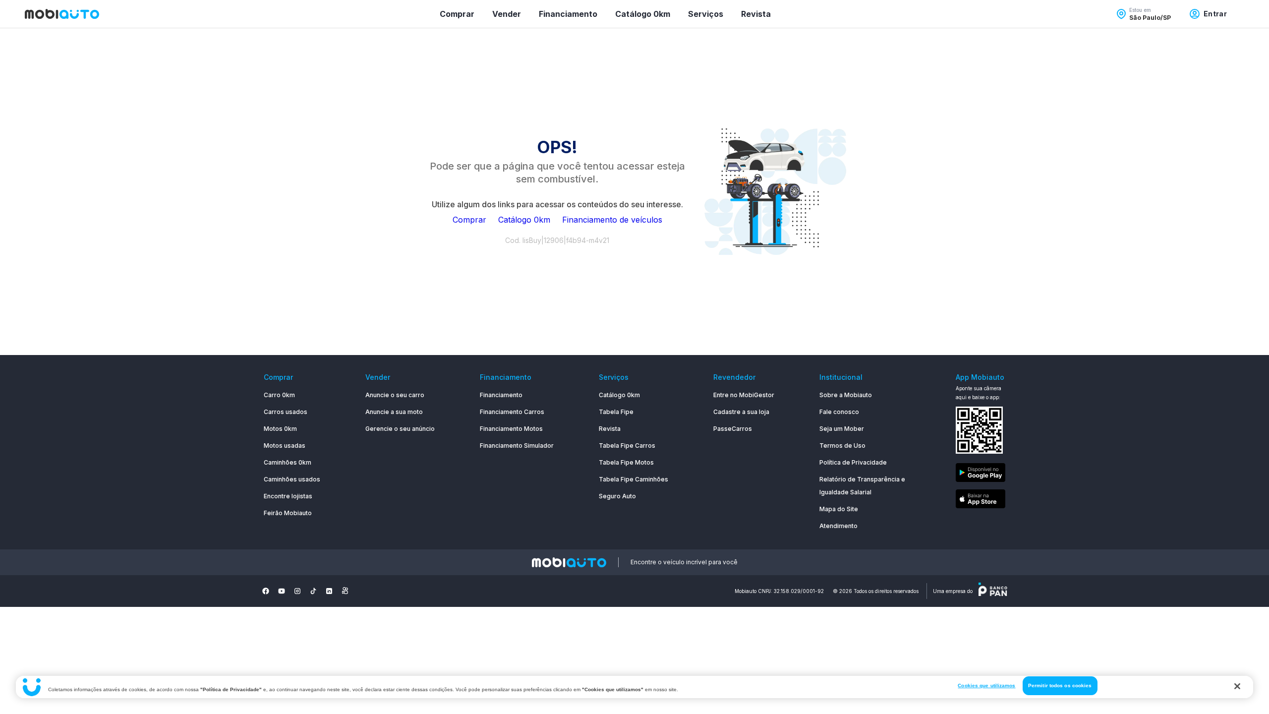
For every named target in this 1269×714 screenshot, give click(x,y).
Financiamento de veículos (612, 220)
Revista (756, 14)
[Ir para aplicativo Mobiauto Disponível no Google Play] (980, 474)
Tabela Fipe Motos (626, 462)
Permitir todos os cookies (1060, 685)
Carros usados (285, 412)
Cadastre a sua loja (741, 412)
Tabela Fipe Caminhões (633, 479)
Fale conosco (839, 412)
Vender (506, 14)
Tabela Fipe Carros (627, 445)
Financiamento (568, 14)
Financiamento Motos (511, 428)
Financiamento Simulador (517, 445)
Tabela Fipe (616, 412)
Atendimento (838, 526)
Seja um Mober (841, 428)
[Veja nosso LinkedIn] (329, 591)
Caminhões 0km (287, 462)
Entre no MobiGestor (743, 395)
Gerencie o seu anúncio (400, 428)
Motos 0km (280, 428)
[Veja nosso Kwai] (345, 591)
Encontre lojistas (288, 496)
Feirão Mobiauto (288, 513)
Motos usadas (284, 445)
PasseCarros (732, 428)
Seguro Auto (617, 496)
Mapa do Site (838, 509)
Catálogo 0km (642, 14)
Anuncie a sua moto (394, 412)
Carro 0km (279, 395)
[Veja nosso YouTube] (282, 591)
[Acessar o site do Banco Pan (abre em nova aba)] (993, 591)
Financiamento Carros (512, 412)
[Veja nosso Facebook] (266, 591)
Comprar (457, 14)
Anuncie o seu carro (394, 395)
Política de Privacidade (853, 462)
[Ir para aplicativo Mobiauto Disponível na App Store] (980, 500)
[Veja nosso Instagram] (297, 591)
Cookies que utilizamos (986, 685)
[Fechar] (1237, 686)
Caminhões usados (292, 479)
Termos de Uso (842, 445)
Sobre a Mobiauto (845, 395)
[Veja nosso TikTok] (313, 591)
